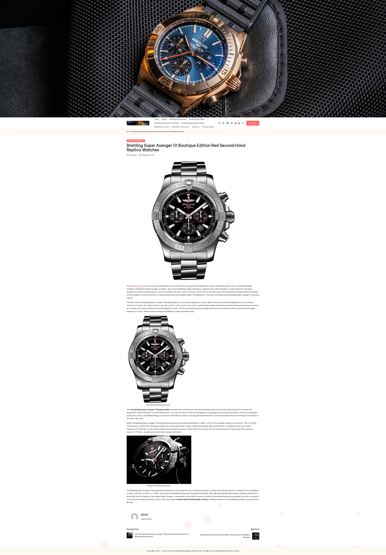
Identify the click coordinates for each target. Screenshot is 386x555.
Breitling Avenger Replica (136, 141)
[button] (252, 123)
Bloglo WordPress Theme (229, 551)
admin (144, 514)
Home (129, 131)
